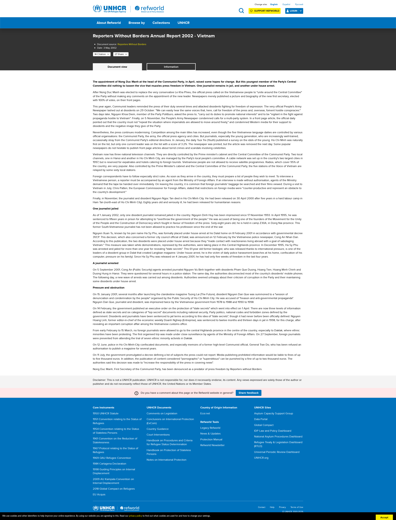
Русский (299, 4)
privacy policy (135, 516)
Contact (261, 507)
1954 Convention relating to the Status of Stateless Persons (116, 431)
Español (286, 4)
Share (121, 54)
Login (293, 11)
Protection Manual (211, 439)
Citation (101, 54)
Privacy (282, 507)
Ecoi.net (205, 413)
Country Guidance (158, 429)
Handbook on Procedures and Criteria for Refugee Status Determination (169, 442)
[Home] (128, 9)
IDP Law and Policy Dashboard (272, 431)
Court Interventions (158, 434)
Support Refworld (266, 11)
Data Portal (260, 419)
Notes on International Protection (166, 460)
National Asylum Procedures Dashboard (278, 436)
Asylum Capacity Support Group (273, 413)
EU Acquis (99, 494)
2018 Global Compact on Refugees (114, 489)
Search (241, 10)
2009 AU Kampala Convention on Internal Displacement (113, 481)
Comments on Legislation (162, 413)
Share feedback (249, 393)
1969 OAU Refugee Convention (112, 458)
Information (171, 67)
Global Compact (263, 425)
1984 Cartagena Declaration (109, 463)
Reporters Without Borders (132, 44)
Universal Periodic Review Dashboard (276, 452)
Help (272, 507)
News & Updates (210, 433)
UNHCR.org (261, 458)
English (274, 4)
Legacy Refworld (210, 428)
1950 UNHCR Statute (105, 413)
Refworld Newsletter (212, 445)
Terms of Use (297, 507)
